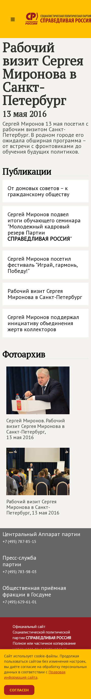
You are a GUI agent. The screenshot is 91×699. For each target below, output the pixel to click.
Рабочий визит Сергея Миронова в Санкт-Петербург (45, 294)
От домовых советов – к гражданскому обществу (38, 191)
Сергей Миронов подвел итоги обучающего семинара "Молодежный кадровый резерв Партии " (44, 226)
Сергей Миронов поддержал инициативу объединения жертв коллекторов (43, 323)
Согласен (19, 690)
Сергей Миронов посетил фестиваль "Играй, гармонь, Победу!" (43, 264)
